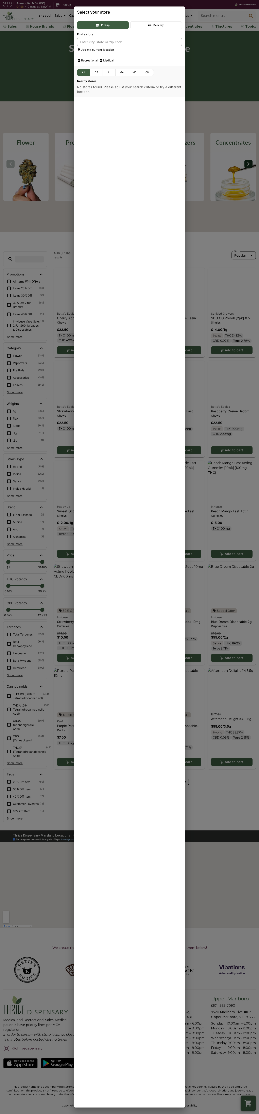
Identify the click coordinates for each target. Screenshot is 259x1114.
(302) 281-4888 (90, 157)
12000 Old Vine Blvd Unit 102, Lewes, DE (106, 151)
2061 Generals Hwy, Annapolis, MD (103, 107)
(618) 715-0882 (90, 774)
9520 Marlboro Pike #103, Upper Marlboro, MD (109, 372)
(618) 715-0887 (89, 950)
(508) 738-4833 (90, 466)
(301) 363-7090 (90, 377)
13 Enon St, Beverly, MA (95, 636)
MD (135, 72)
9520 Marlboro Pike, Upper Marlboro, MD (106, 416)
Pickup (105, 25)
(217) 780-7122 (89, 730)
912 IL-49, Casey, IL (92, 724)
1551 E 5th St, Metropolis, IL (98, 901)
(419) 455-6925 (90, 686)
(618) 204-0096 (90, 862)
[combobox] (126, 42)
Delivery (158, 25)
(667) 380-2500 (91, 113)
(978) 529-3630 (90, 642)
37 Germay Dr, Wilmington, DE (99, 240)
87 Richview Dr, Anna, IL (95, 945)
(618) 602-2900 (90, 906)
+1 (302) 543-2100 (92, 289)
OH (147, 72)
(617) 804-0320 (90, 554)
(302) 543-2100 (90, 245)
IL (109, 72)
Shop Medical (129, 170)
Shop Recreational (129, 126)
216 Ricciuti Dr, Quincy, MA (97, 548)
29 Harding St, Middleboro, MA (100, 460)
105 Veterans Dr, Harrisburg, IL (99, 768)
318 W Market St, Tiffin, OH (97, 680)
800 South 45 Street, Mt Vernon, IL (102, 856)
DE (96, 72)
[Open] (178, 42)
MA (122, 72)
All (83, 72)
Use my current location (97, 49)
